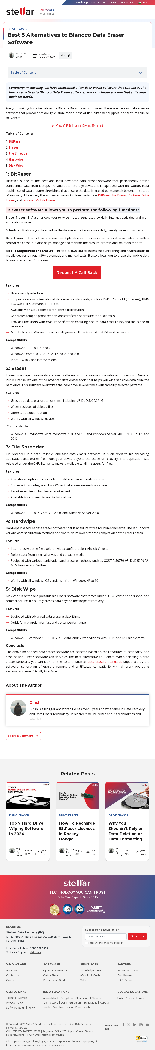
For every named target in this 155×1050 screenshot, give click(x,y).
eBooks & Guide (90, 975)
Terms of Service (16, 997)
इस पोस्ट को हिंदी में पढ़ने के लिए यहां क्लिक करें (77, 126)
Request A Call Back (77, 272)
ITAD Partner (125, 980)
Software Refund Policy (20, 1007)
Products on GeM (54, 980)
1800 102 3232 (97, 2)
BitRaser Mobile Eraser (39, 200)
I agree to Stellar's (105, 942)
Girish (19, 56)
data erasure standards (105, 662)
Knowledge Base (90, 970)
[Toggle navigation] (146, 11)
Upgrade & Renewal (55, 970)
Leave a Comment (21, 735)
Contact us (12, 975)
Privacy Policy (14, 1002)
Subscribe (137, 936)
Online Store (50, 975)
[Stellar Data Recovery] (20, 11)
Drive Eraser (17, 29)
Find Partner (124, 975)
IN (143, 2)
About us (11, 970)
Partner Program (127, 970)
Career (113, 2)
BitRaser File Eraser (112, 195)
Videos (84, 980)
